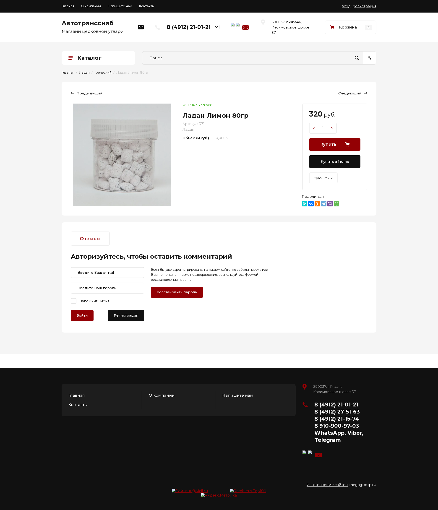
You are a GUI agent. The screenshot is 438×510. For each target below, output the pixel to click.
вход (346, 6)
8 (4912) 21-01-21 (189, 27)
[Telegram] (323, 203)
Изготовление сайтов (327, 485)
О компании (91, 6)
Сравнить (321, 178)
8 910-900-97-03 (336, 426)
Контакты (146, 6)
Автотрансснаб (88, 23)
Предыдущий (89, 93)
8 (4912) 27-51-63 (337, 412)
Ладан (84, 72)
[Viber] (330, 203)
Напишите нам (120, 6)
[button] (350, 27)
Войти (82, 315)
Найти (356, 58)
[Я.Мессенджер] (304, 203)
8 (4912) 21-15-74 (336, 419)
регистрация (364, 6)
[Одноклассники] (317, 203)
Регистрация (126, 315)
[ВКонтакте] (311, 203)
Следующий (350, 93)
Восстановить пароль (177, 292)
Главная (68, 6)
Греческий (103, 72)
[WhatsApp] (336, 203)
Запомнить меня (95, 301)
